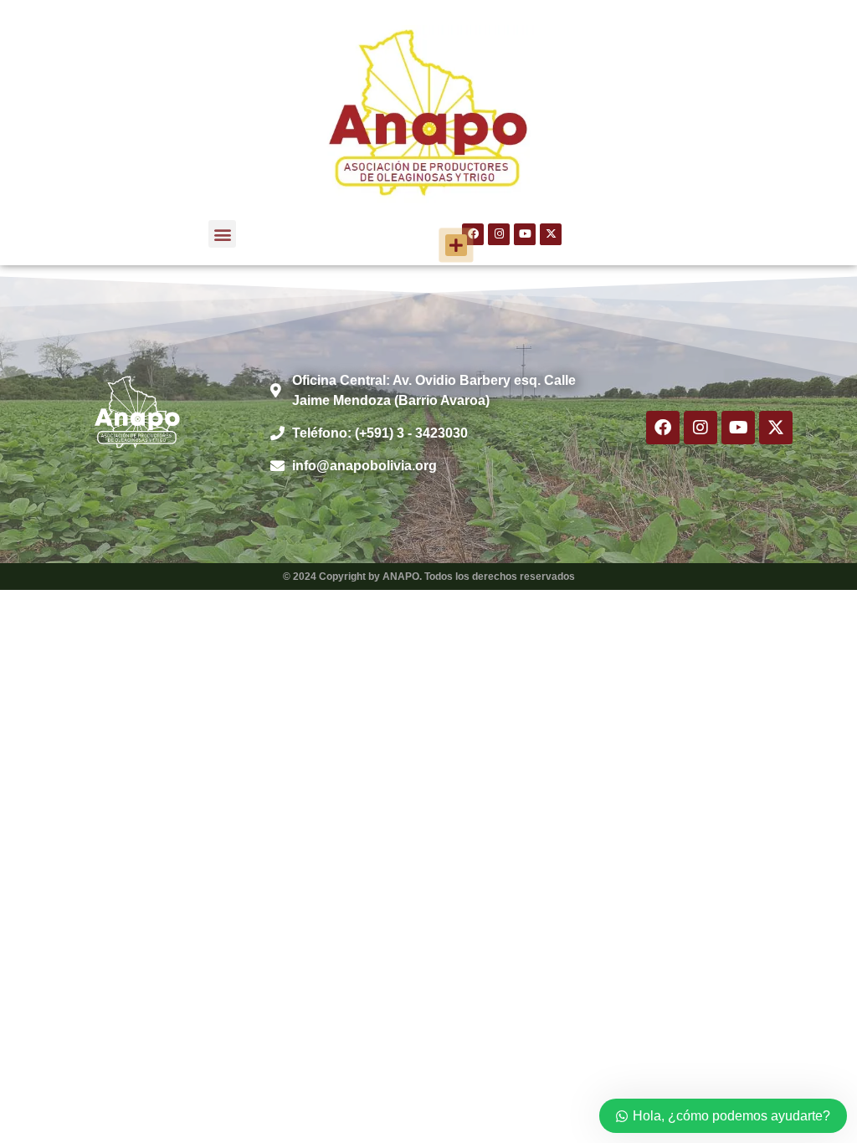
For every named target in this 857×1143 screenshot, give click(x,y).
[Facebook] (663, 427)
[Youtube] (525, 234)
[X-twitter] (551, 234)
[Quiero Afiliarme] (456, 245)
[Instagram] (499, 234)
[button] (222, 234)
